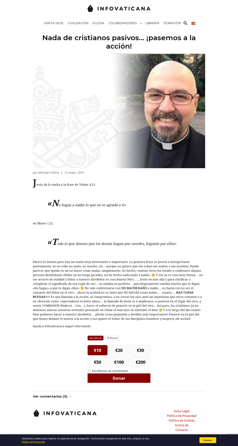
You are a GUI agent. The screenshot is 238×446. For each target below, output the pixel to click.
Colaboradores (123, 23)
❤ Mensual (112, 338)
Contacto (182, 430)
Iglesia (98, 23)
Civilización (78, 23)
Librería (152, 23)
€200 (140, 362)
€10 (97, 350)
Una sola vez (95, 338)
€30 (140, 350)
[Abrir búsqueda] (185, 23)
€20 (119, 350)
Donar (119, 378)
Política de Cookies (182, 420)
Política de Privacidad (181, 415)
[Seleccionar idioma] (193, 23)
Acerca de (181, 425)
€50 (97, 362)
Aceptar (208, 440)
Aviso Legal (181, 411)
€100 (119, 362)
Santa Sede (54, 23)
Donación (172, 23)
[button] (52, 396)
